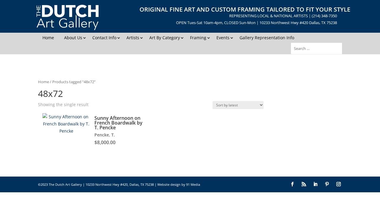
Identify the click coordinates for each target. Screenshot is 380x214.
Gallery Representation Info (267, 37)
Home (48, 37)
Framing (198, 37)
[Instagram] (338, 184)
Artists (132, 37)
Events (222, 37)
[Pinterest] (327, 184)
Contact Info (104, 37)
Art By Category (164, 37)
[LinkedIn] (315, 184)
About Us (73, 37)
